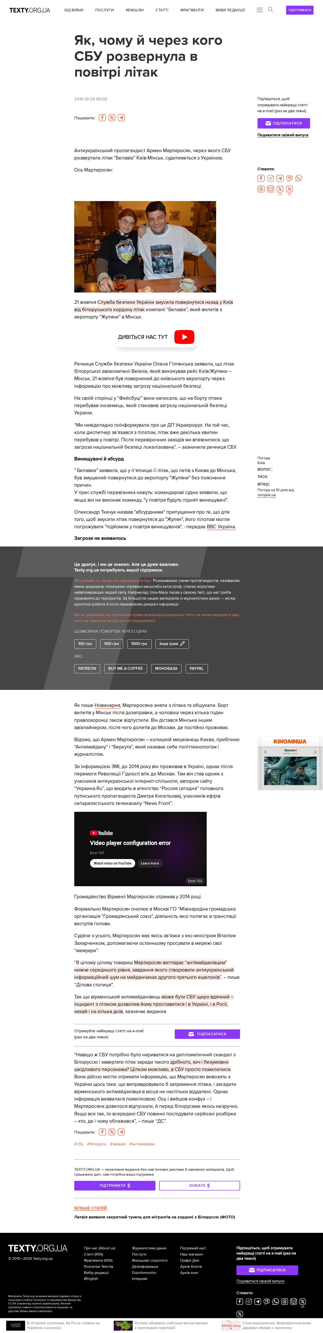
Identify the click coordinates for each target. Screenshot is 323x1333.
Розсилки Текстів (98, 1266)
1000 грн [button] (139, 643)
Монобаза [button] (166, 668)
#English (91, 1278)
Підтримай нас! (193, 1248)
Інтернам (139, 1278)
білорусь (98, 1144)
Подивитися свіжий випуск (283, 135)
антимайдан (143, 1144)
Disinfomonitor (144, 1272)
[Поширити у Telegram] (121, 117)
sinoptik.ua (266, 495)
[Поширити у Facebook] (102, 117)
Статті (89, 1254)
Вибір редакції (96, 1272)
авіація (119, 1144)
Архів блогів (191, 1266)
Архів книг (189, 1272)
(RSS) (99, 1254)
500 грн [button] (111, 643)
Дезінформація (145, 1266)
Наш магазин (191, 1254)
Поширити (84, 118)
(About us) (107, 1248)
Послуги (139, 1254)
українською (50, 1303)
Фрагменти (93, 1260)
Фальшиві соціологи (149, 1260)
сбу (80, 1144)
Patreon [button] (87, 668)
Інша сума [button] (169, 643)
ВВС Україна (221, 527)
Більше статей (90, 1208)
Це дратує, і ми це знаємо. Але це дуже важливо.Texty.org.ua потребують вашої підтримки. (126, 567)
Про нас (91, 1248)
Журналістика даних (149, 1248)
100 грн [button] (85, 643)
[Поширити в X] (111, 117)
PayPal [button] (197, 668)
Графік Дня (189, 1260)
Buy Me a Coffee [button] (125, 668)
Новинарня (107, 705)
